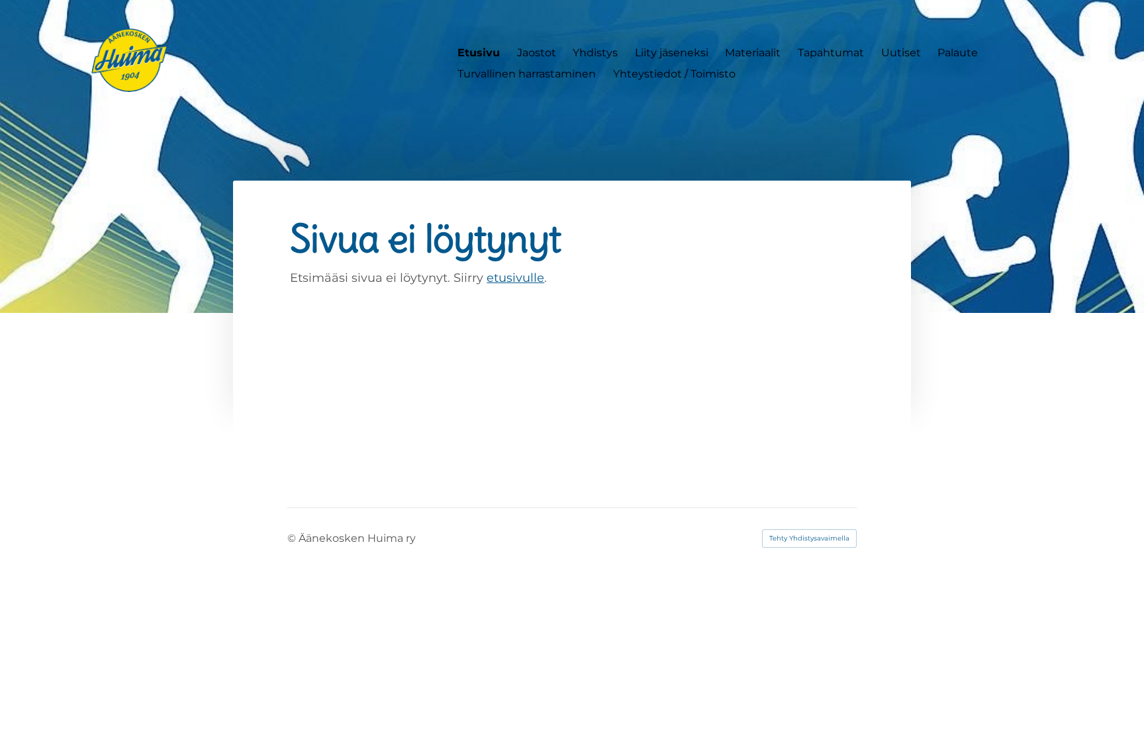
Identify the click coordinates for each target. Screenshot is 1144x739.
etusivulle (515, 278)
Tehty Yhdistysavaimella (809, 538)
